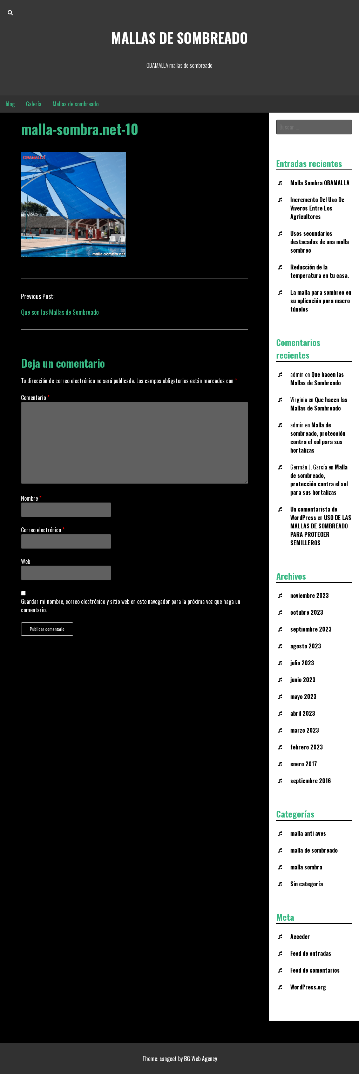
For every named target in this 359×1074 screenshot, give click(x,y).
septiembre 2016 (310, 780)
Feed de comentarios (315, 970)
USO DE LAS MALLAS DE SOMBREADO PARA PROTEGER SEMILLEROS (320, 530)
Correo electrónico (43, 530)
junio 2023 (303, 679)
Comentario (35, 397)
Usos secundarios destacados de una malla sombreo (319, 241)
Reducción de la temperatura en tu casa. (319, 271)
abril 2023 (302, 713)
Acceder (300, 936)
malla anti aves (308, 833)
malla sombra (306, 867)
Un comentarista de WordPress (313, 513)
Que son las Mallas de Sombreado (60, 311)
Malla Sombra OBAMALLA (320, 183)
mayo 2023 (303, 696)
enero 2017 (303, 764)
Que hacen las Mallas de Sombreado (317, 378)
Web (25, 561)
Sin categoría (306, 884)
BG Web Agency (200, 1058)
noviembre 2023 (309, 595)
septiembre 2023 (311, 629)
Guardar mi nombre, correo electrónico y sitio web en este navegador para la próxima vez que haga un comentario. (130, 605)
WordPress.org (308, 987)
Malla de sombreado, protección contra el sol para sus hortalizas (317, 437)
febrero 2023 (306, 747)
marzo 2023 (304, 730)
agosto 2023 (305, 646)
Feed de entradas (310, 953)
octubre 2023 (306, 612)
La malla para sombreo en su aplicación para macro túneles (320, 300)
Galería (33, 104)
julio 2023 (302, 663)
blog (10, 104)
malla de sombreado (314, 850)
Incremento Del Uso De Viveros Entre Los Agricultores (317, 208)
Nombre (31, 498)
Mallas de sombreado (179, 37)
